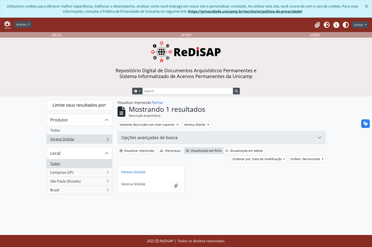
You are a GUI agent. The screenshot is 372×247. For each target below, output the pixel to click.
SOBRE (315, 35)
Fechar (157, 102)
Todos (55, 130)
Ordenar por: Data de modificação (257, 159)
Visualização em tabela (246, 151)
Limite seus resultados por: (79, 105)
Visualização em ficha (206, 151)
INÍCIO (57, 35)
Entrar (359, 25)
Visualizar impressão (138, 151)
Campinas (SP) (79, 173)
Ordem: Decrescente (305, 159)
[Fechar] (366, 6)
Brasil (79, 191)
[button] (317, 25)
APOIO (186, 35)
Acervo (21, 24)
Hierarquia (172, 151)
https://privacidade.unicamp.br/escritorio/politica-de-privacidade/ (245, 11)
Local (55, 153)
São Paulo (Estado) (79, 182)
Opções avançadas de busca (149, 137)
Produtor (59, 120)
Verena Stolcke (79, 140)
